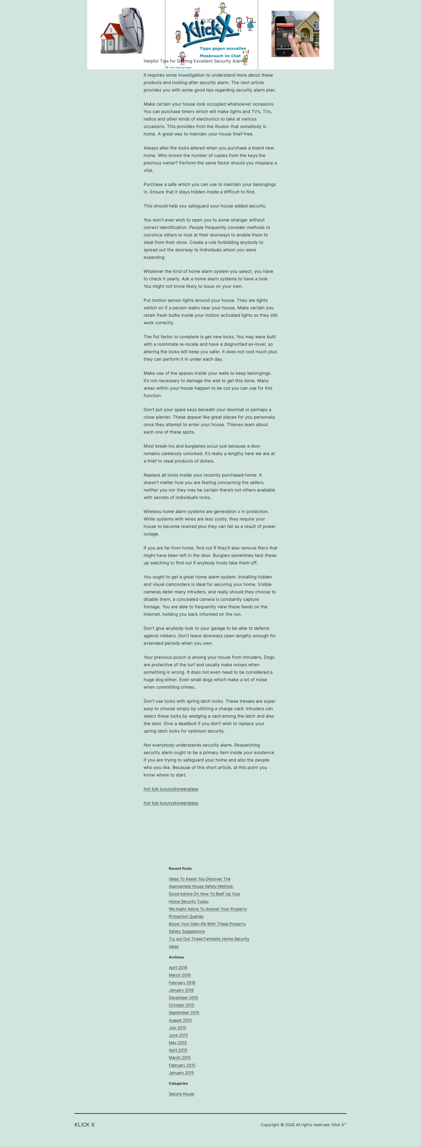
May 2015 (178, 1042)
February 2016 (182, 982)
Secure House (181, 1093)
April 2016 (178, 967)
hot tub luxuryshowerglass (171, 789)
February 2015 (182, 1065)
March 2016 (180, 975)
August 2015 (180, 1020)
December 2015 (183, 997)
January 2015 (181, 1072)
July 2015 (177, 1027)
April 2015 (178, 1050)
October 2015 (181, 1005)
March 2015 (180, 1057)
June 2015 (178, 1035)
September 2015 (184, 1012)
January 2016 (181, 990)
